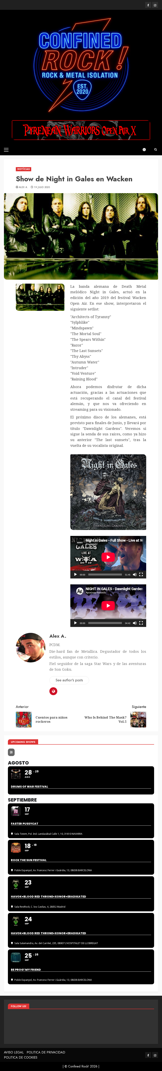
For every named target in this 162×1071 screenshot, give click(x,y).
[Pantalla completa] (141, 574)
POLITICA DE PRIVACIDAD (46, 1052)
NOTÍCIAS (23, 169)
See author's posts (69, 680)
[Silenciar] (135, 574)
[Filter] (11, 752)
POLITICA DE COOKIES (20, 1057)
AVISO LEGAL (14, 1052)
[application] (108, 557)
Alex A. (23, 187)
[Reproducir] (75, 574)
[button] (6, 149)
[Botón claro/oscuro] (146, 150)
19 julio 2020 (42, 187)
